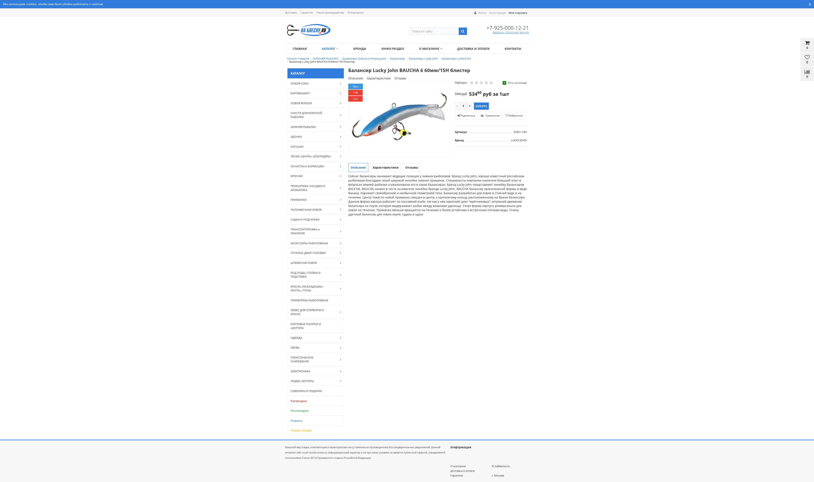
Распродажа (299, 401)
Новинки (296, 420)
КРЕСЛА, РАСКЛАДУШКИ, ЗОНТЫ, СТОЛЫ (307, 288)
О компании (356, 12)
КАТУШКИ (297, 146)
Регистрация (497, 13)
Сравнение (492, 115)
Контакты (513, 49)
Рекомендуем (300, 411)
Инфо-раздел (392, 49)
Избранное (515, 115)
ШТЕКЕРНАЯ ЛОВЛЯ (304, 263)
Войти (482, 13)
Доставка (291, 12)
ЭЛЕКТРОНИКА (300, 371)
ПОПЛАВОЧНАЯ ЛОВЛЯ (306, 210)
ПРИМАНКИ (299, 200)
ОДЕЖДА (296, 338)
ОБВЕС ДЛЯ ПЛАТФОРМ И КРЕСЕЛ (307, 312)
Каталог (328, 49)
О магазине (429, 49)
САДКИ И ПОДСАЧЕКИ (305, 219)
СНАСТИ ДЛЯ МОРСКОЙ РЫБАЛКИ (306, 115)
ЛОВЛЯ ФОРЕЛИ (301, 103)
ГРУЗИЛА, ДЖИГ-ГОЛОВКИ (308, 253)
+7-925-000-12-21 (507, 27)
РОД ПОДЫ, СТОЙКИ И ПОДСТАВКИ (306, 275)
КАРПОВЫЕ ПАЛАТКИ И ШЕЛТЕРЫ (306, 326)
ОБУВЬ (295, 347)
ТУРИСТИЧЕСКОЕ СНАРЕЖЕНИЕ (302, 359)
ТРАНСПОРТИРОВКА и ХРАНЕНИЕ (305, 231)
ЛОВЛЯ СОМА (300, 83)
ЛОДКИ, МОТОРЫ (302, 381)
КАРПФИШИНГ (300, 93)
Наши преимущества (330, 12)
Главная (300, 49)
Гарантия (307, 12)
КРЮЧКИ (297, 176)
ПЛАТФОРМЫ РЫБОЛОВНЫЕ (309, 300)
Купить (481, 106)
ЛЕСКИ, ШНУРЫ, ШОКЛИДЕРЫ (311, 156)
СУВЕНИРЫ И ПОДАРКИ (306, 391)
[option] (399, 119)
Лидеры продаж (301, 430)
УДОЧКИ (296, 137)
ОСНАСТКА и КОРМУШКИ (307, 166)
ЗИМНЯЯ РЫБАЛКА (303, 127)
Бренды (359, 49)
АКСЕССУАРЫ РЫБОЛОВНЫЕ (309, 243)
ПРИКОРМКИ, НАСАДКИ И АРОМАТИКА (308, 188)
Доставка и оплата (473, 49)
